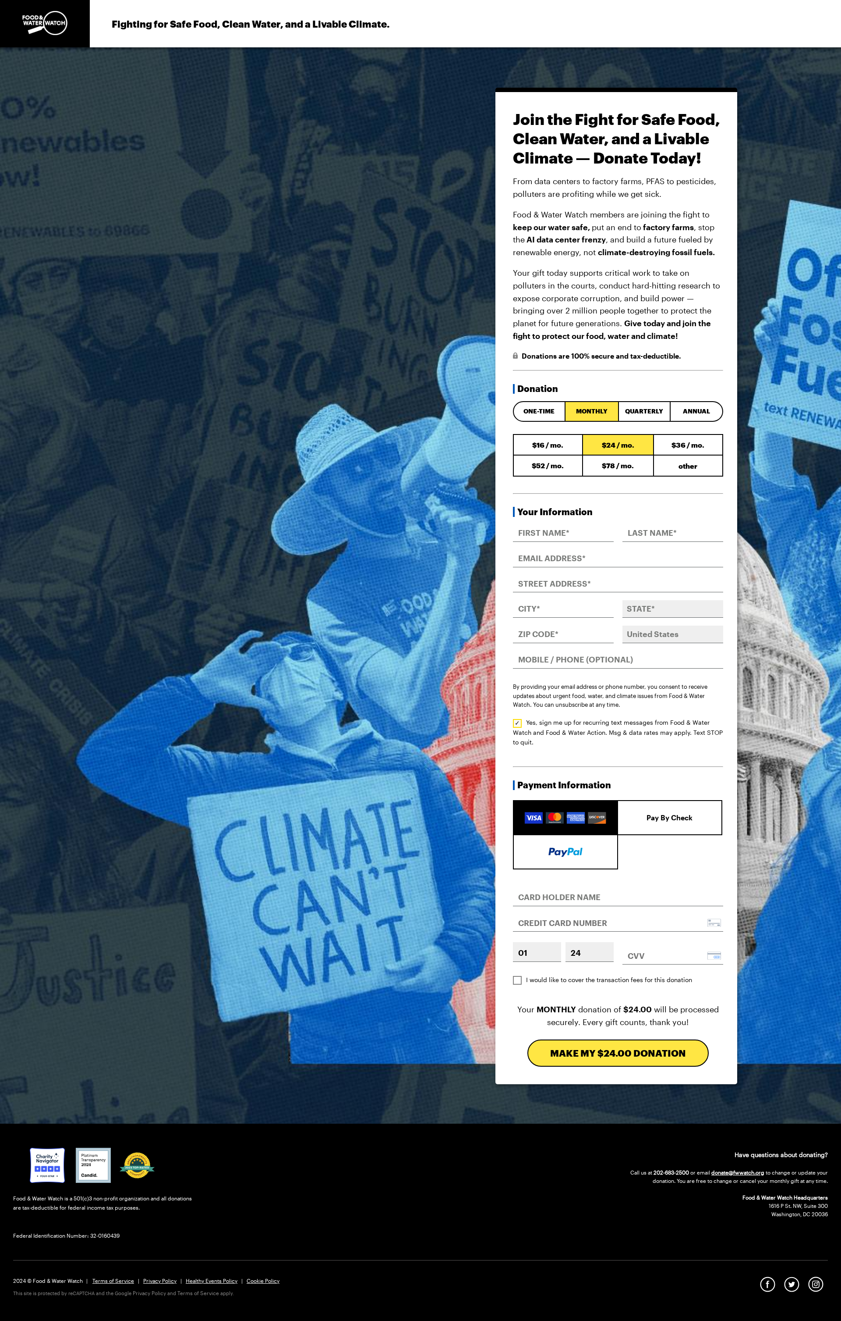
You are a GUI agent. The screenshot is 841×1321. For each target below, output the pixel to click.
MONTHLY (592, 411)
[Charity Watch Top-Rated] (47, 1180)
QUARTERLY (644, 411)
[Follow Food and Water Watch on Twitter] (791, 1289)
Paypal (565, 851)
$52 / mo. (548, 465)
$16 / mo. (547, 445)
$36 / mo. (687, 445)
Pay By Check (670, 817)
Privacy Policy (160, 1281)
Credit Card (565, 810)
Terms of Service (113, 1281)
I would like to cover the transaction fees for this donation (609, 979)
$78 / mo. (618, 465)
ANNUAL (696, 411)
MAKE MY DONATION (618, 1052)
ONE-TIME (539, 411)
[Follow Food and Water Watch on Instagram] (815, 1289)
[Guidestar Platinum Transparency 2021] (93, 1180)
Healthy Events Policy (211, 1281)
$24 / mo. (618, 445)
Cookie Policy (263, 1281)
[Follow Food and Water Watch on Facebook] (767, 1289)
